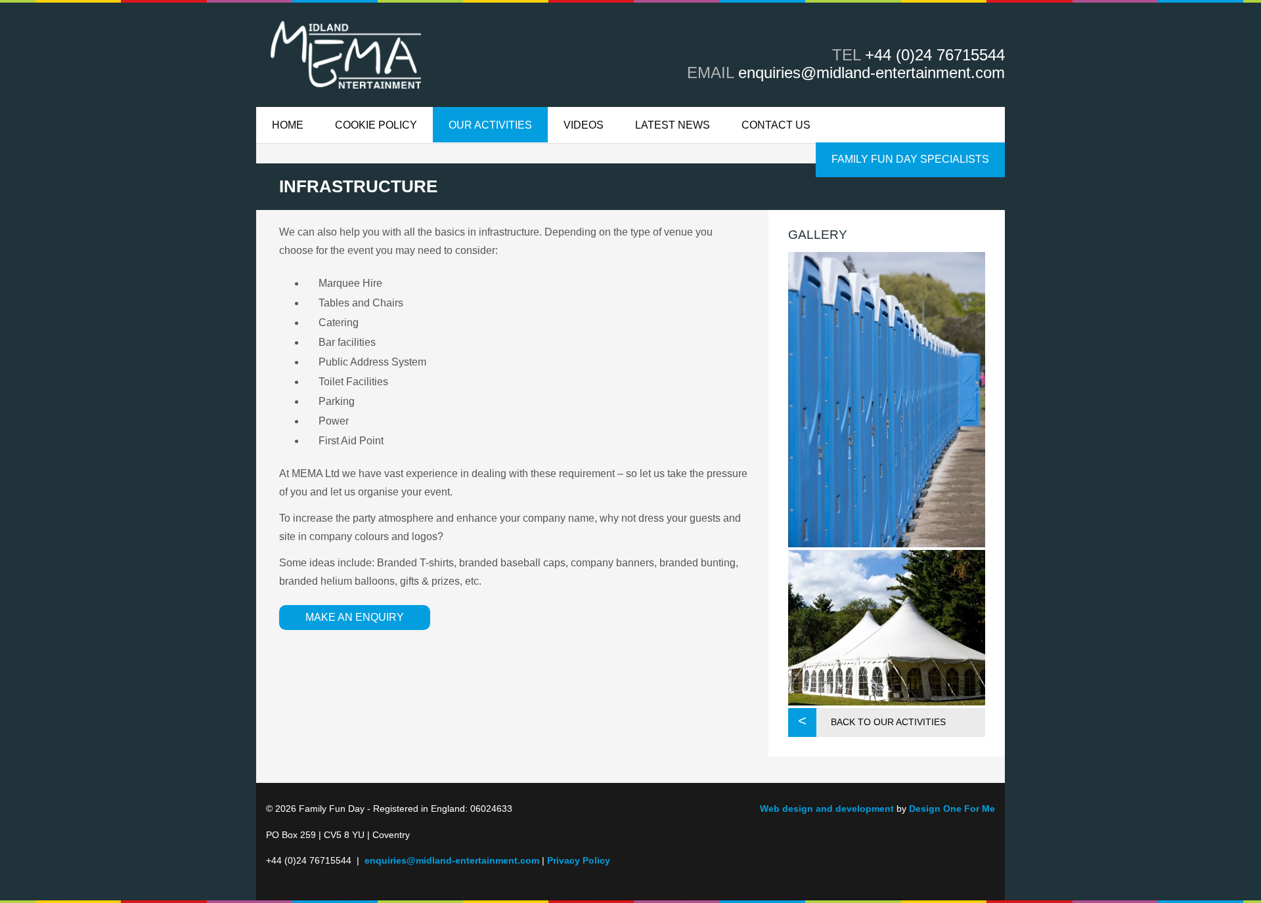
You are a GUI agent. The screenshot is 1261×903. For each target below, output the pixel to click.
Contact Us (775, 125)
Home (287, 125)
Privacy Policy (578, 860)
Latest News (672, 125)
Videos (584, 125)
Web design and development (827, 808)
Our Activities (490, 125)
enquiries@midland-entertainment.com (871, 72)
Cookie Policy (376, 125)
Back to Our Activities (888, 722)
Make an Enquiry (354, 617)
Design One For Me (952, 808)
